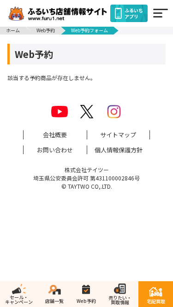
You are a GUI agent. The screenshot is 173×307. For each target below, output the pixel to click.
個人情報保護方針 (119, 149)
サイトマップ (118, 134)
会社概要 (55, 134)
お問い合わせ (55, 149)
